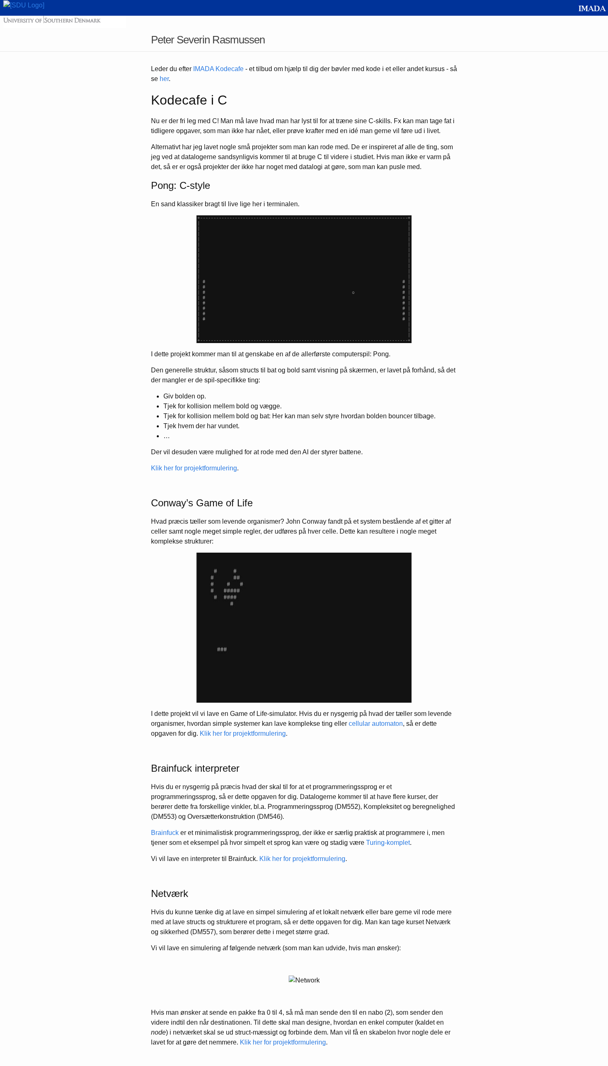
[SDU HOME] (23, 4)
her (164, 78)
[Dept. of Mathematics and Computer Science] (592, 7)
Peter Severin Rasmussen (208, 39)
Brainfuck (165, 832)
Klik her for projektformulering (194, 468)
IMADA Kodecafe (218, 68)
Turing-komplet (388, 842)
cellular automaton (376, 723)
